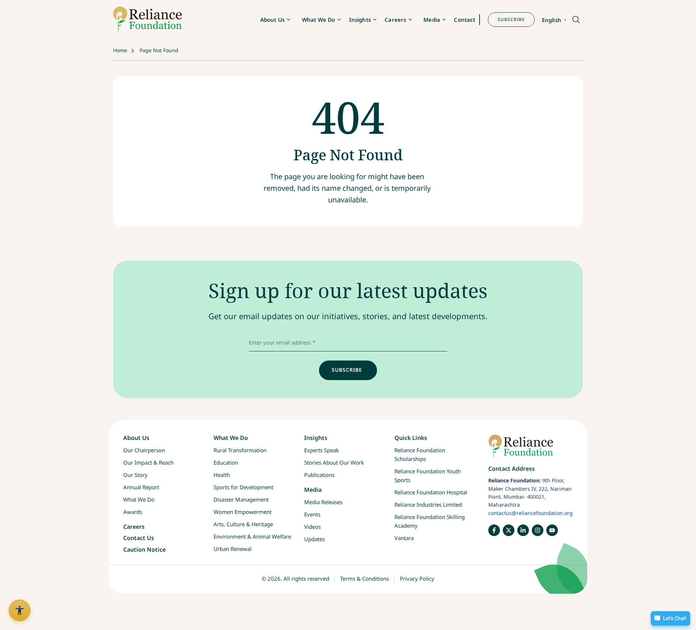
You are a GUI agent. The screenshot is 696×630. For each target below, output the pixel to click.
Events (312, 514)
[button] (575, 20)
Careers (395, 19)
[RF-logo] (147, 19)
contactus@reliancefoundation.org (530, 513)
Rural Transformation (240, 450)
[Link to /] (530, 450)
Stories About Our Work (334, 462)
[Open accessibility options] (19, 610)
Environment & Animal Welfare (252, 536)
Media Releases (323, 502)
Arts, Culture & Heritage (243, 524)
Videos (312, 526)
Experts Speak (321, 450)
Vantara (404, 538)
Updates (314, 539)
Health (222, 474)
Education (226, 462)
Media (431, 19)
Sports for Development (243, 487)
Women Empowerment (243, 511)
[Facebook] (494, 530)
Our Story (135, 474)
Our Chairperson (144, 450)
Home (120, 50)
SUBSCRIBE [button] (511, 19)
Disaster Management (241, 499)
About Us (272, 19)
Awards (132, 511)
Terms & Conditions (364, 578)
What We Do (318, 19)
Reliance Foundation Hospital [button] (430, 492)
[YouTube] (552, 530)
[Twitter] (508, 530)
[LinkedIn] (523, 530)
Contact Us (138, 538)
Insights (360, 19)
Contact (464, 19)
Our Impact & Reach (148, 462)
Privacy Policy (417, 578)
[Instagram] (537, 530)
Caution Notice (144, 549)
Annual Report (141, 487)
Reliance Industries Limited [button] (428, 504)
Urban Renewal (233, 548)
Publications (319, 474)
